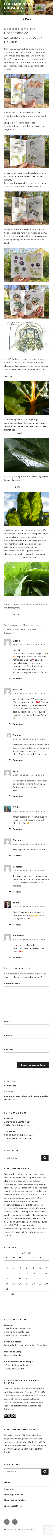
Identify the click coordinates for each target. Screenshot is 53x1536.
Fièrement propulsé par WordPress (20, 1529)
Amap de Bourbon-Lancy (17, 1365)
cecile (16, 902)
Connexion (9, 1489)
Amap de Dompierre (15, 1368)
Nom (7, 1021)
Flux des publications (13, 1494)
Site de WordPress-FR (14, 1506)
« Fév (13, 1294)
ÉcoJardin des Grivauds (19, 6)
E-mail (8, 1035)
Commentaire (12, 983)
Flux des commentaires (15, 1500)
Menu (28, 19)
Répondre (18, 678)
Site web (8, 1049)
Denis (32, 29)
